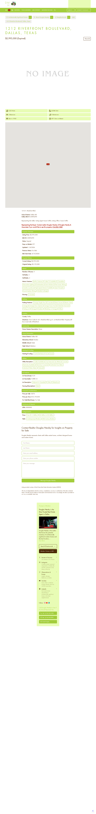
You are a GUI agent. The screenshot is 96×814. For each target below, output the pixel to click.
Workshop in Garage (50, 309)
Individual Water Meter (30, 368)
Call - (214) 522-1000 (48, 613)
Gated (59, 306)
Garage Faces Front (50, 306)
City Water (57, 361)
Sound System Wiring (29, 291)
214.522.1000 (57, 227)
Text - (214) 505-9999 (47, 617)
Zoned (51, 354)
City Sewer (49, 361)
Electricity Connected (42, 365)
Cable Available (39, 361)
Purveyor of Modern (45, 506)
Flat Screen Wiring (60, 284)
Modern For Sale (47, 10)
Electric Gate (68, 302)
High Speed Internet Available (44, 288)
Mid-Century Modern (48, 419)
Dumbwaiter (39, 284)
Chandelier (61, 281)
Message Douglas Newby (48, 480)
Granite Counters (28, 288)
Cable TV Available (50, 281)
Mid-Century (36, 10)
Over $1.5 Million (32, 415)
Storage (33, 309)
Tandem (40, 309)
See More (42, 541)
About (70, 10)
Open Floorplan (59, 288)
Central (36, 354)
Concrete (31, 294)
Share (86, 39)
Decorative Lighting (28, 284)
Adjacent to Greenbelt (39, 382)
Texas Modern (26, 10)
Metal (37, 386)
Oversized (66, 306)
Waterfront (56, 382)
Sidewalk (41, 368)
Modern (17, 10)
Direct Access (59, 302)
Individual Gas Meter (56, 365)
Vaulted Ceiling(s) (43, 291)
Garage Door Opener (36, 306)
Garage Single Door (40, 302)
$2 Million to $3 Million (46, 415)
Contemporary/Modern (33, 419)
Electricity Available (28, 365)
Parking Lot (26, 309)
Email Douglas (45, 621)
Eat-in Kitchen (49, 284)
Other (60, 309)
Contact (82, 10)
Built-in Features (37, 281)
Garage (25, 306)
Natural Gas (44, 354)
